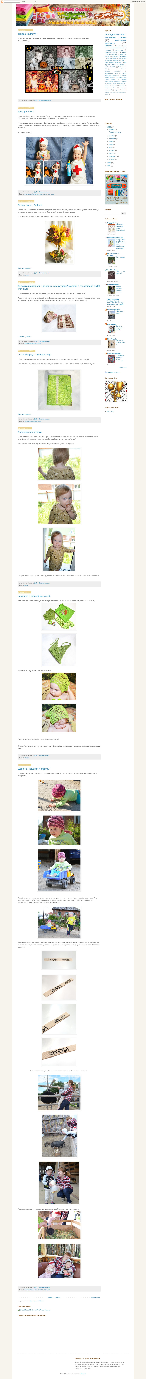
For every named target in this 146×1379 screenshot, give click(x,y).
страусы (47, 1290)
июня (111, 144)
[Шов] (112, 372)
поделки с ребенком (119, 56)
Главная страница (54, 1297)
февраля (112, 156)
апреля (112, 150)
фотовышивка (111, 58)
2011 (109, 166)
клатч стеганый (112, 54)
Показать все (122, 367)
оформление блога (110, 87)
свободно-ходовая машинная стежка (115, 36)
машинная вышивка (30, 1290)
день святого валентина (113, 62)
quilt (119, 46)
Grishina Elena (112, 270)
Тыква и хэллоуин (27, 34)
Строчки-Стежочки (114, 353)
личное (26, 275)
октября (112, 136)
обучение (121, 85)
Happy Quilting (112, 223)
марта (111, 153)
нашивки (40, 1290)
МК (123, 60)
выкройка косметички (113, 71)
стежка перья (121, 92)
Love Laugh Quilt (113, 309)
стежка (113, 92)
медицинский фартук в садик (33, 194)
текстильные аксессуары (32, 343)
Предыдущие (95, 1297)
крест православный (119, 83)
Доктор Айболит (26, 111)
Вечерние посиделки (115, 237)
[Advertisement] (31, 1333)
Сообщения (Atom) (36, 1301)
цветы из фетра (110, 67)
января (112, 159)
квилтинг (108, 46)
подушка (116, 90)
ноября (112, 129)
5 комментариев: (44, 341)
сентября (112, 139)
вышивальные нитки (111, 73)
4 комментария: (44, 273)
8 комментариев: (44, 583)
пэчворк (108, 50)
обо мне (114, 85)
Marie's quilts (112, 339)
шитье (26, 585)
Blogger (83, 1374)
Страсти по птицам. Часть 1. (120, 342)
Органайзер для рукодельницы (35, 354)
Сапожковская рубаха (30, 432)
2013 (109, 127)
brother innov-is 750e (117, 69)
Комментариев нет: (45, 100)
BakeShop (110, 411)
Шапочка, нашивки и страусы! (34, 768)
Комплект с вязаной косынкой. (34, 596)
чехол (106, 94)
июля (111, 141)
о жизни (107, 85)
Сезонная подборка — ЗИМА (120, 328)
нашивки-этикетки (111, 52)
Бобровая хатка (113, 284)
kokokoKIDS (111, 324)
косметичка (119, 50)
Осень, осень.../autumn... (31, 205)
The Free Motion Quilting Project (113, 300)
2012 (109, 163)
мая (110, 147)
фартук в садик (49, 194)
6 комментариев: (44, 192)
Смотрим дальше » (24, 268)
